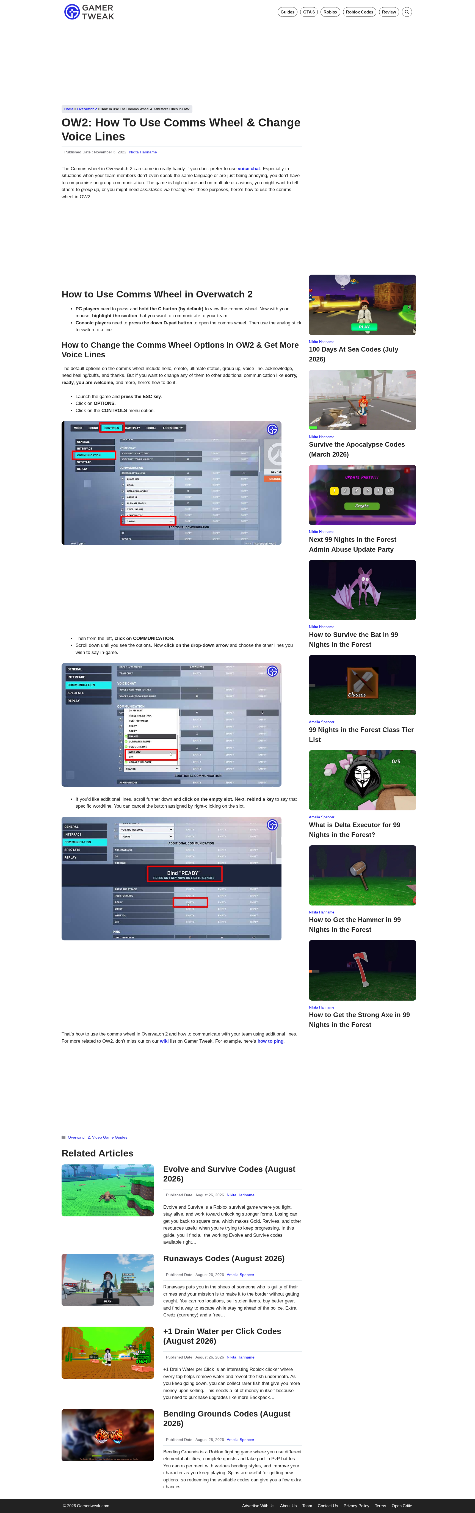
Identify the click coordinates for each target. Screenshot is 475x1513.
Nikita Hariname (143, 152)
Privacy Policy (356, 1505)
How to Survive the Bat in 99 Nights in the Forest (353, 639)
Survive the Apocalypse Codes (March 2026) (357, 449)
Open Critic (402, 1505)
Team (307, 1505)
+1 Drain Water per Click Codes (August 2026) (222, 1336)
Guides (287, 12)
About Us (288, 1505)
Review (389, 12)
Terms (380, 1505)
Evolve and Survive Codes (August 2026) (229, 1174)
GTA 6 (309, 12)
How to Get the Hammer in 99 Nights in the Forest (355, 924)
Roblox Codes (359, 12)
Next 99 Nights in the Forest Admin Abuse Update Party (352, 544)
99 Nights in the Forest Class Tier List (361, 734)
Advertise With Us (258, 1505)
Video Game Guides (109, 1137)
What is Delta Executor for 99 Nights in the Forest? (354, 829)
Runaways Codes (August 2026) (224, 1258)
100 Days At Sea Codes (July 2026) (353, 354)
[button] (407, 11)
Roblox (330, 12)
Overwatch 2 (87, 109)
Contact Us (328, 1505)
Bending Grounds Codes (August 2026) (227, 1418)
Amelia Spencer (240, 1274)
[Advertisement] (237, 62)
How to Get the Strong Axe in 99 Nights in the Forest (359, 1019)
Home (69, 109)
